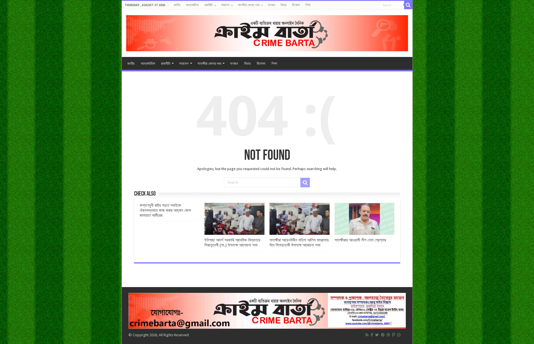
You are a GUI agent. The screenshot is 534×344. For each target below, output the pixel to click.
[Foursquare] (393, 334)
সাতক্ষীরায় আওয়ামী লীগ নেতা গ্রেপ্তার (360, 240)
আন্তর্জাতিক (192, 5)
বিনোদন (296, 5)
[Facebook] (372, 334)
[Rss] (367, 334)
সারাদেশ (225, 5)
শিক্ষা (307, 5)
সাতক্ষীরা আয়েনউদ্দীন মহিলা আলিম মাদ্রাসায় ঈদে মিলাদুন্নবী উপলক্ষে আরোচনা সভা (299, 243)
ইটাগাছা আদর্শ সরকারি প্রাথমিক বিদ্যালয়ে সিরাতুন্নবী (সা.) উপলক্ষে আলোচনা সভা (232, 243)
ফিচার (283, 5)
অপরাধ (271, 5)
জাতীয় (177, 5)
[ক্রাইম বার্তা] (267, 32)
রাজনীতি (208, 5)
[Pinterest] (382, 334)
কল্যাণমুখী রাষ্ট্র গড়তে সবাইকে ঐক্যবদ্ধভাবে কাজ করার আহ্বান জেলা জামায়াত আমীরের (165, 210)
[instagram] (399, 334)
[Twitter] (377, 334)
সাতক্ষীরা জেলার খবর (248, 5)
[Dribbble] (388, 334)
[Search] (408, 5)
